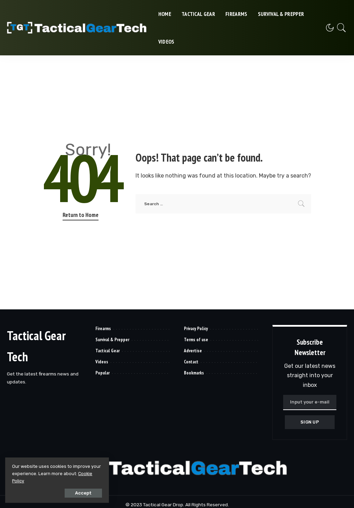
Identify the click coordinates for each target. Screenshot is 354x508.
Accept (83, 493)
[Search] (341, 27)
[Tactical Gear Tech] (77, 27)
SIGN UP (309, 422)
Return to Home (81, 215)
